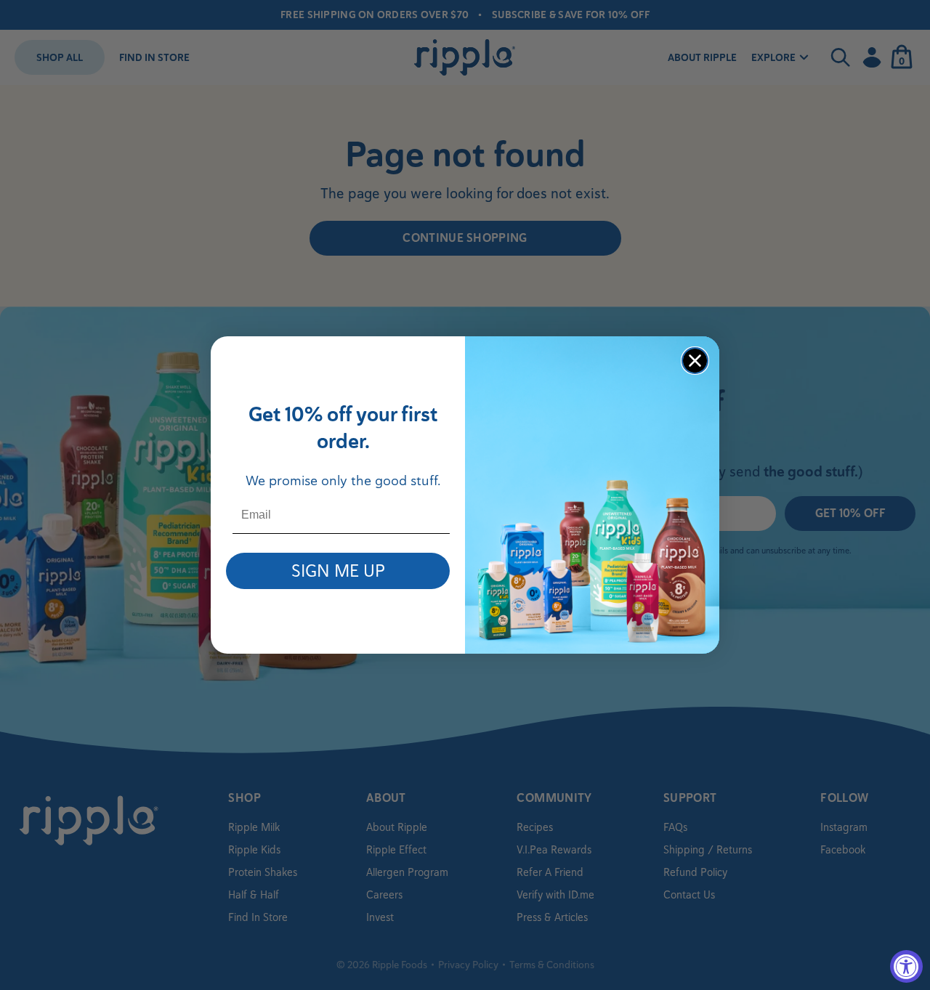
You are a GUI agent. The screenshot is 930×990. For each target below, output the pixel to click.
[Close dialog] (695, 360)
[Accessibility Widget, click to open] (906, 966)
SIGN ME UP (338, 570)
